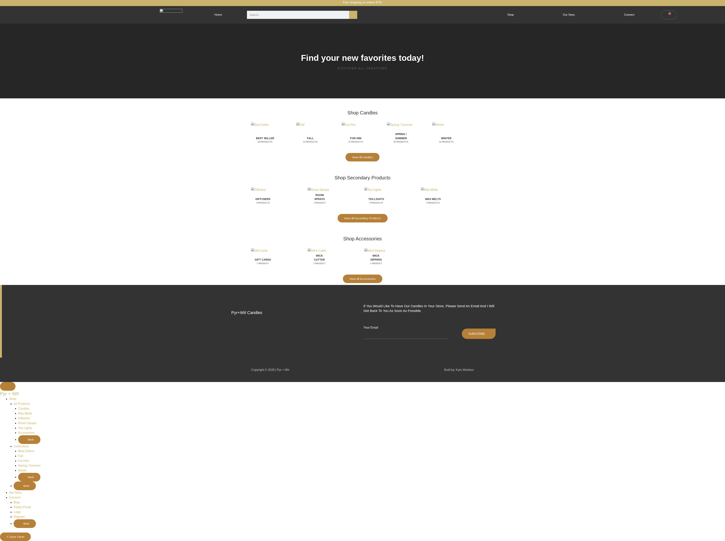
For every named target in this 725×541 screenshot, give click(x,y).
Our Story (569, 14)
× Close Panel (15, 537)
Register (19, 516)
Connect (629, 14)
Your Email (370, 327)
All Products (22, 403)
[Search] (353, 15)
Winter (22, 470)
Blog (17, 502)
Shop (510, 14)
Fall (20, 456)
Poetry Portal (22, 507)
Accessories (26, 432)
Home (218, 14)
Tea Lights (25, 428)
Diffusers (24, 418)
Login (17, 512)
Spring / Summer (29, 465)
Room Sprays (27, 423)
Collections (21, 446)
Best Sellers (26, 451)
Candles (23, 408)
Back (30, 439)
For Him (23, 460)
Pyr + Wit (9, 393)
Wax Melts (25, 413)
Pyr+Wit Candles (246, 312)
